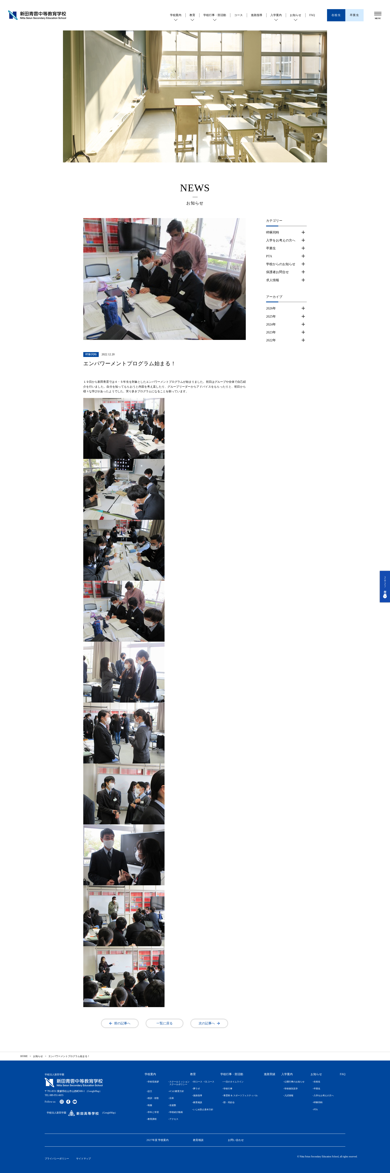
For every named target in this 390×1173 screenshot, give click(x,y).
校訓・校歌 (153, 1098)
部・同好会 (229, 1102)
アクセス (173, 1119)
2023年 (271, 332)
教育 (192, 15)
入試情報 (288, 1095)
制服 (150, 1105)
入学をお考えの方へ (280, 240)
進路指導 (256, 15)
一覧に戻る (164, 1023)
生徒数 (172, 1105)
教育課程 (152, 1119)
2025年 (271, 316)
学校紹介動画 (176, 1112)
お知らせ (295, 15)
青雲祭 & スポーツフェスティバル (240, 1095)
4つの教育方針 (176, 1091)
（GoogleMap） (93, 1091)
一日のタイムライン (233, 1081)
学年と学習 (153, 1112)
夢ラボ (196, 1088)
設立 (150, 1091)
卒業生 (271, 248)
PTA (269, 256)
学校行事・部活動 (214, 15)
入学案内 (276, 15)
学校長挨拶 (153, 1081)
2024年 (271, 324)
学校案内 (175, 15)
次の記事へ (207, 1023)
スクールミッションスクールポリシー (176, 1082)
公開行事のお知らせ (294, 1081)
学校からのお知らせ (280, 264)
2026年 (271, 308)
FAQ (312, 15)
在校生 (317, 1081)
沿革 (171, 1098)
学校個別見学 (291, 1088)
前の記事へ (122, 1023)
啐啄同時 (272, 232)
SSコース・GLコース (203, 1081)
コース (238, 15)
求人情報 (272, 280)
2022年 (271, 340)
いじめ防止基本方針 (203, 1109)
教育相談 (197, 1102)
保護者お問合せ (277, 272)
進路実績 (269, 1074)
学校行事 (227, 1088)
